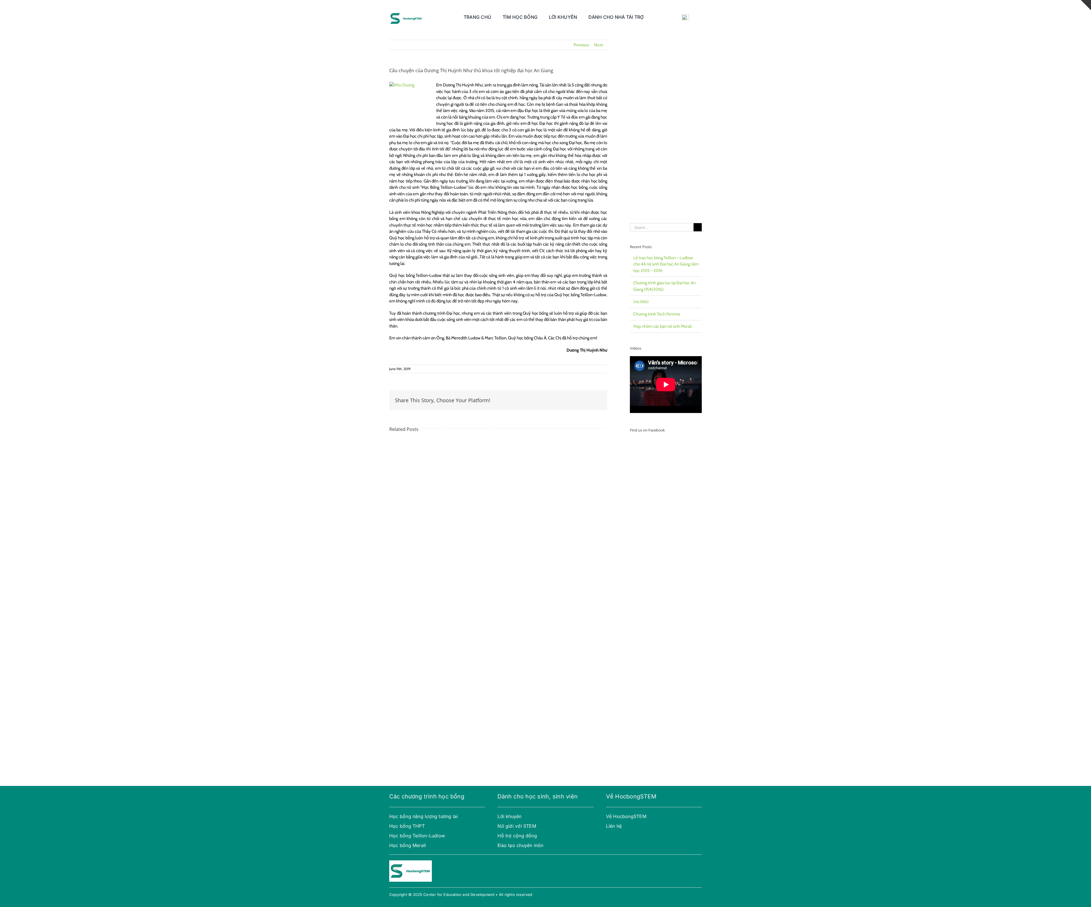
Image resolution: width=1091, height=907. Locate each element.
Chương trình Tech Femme (656, 314)
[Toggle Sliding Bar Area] (1086, 5)
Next (598, 44)
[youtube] (508, 862)
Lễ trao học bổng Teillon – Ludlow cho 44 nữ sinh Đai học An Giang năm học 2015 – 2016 (666, 264)
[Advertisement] (666, 125)
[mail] (517, 862)
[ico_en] (685, 16)
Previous (581, 44)
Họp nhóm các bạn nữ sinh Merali (662, 326)
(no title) (641, 301)
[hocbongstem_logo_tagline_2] (406, 11)
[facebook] (499, 862)
